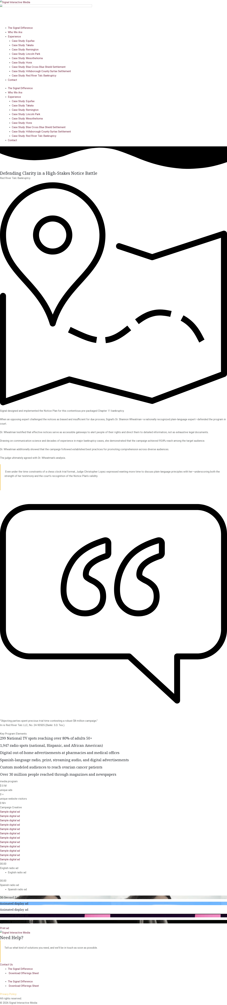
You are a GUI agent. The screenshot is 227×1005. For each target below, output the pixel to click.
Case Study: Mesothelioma (27, 58)
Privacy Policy (8, 994)
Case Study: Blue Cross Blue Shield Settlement (39, 66)
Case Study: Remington (25, 49)
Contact (12, 79)
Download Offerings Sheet (24, 973)
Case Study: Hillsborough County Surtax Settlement (41, 71)
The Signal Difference (20, 27)
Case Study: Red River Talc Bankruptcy (34, 75)
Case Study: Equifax (23, 40)
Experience (14, 36)
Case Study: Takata (22, 45)
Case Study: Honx (22, 62)
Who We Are (15, 32)
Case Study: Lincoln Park (26, 53)
